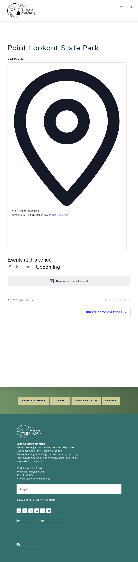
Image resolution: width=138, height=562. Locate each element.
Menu (129, 7)
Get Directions (60, 215)
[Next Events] (17, 267)
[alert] (69, 281)
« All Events (16, 59)
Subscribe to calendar (104, 312)
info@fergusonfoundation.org (33, 478)
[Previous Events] (10, 267)
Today (27, 266)
